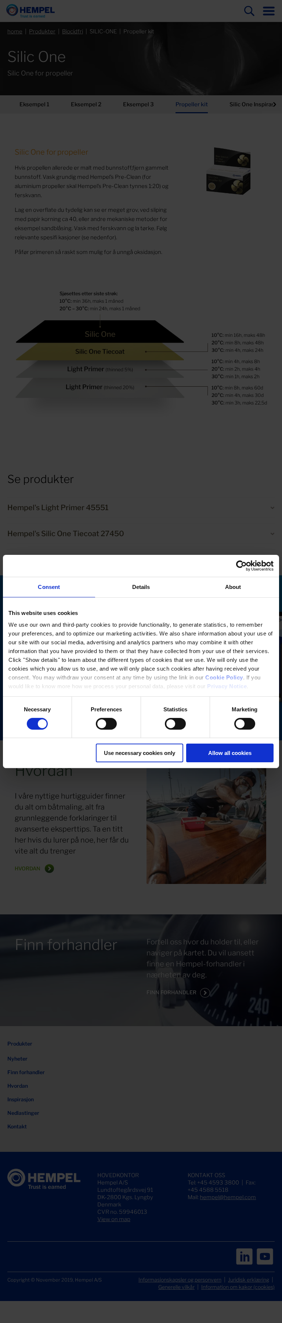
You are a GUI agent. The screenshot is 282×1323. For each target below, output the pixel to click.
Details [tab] (141, 587)
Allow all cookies (230, 753)
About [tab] (233, 587)
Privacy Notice (227, 686)
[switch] (106, 724)
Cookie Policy (224, 677)
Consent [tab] (49, 587)
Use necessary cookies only (139, 753)
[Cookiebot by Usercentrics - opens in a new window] (241, 565)
